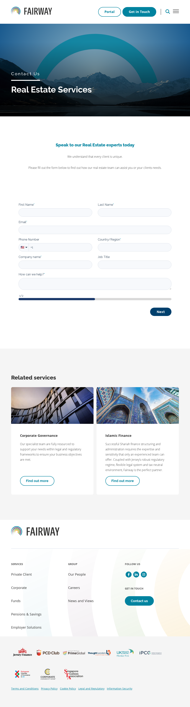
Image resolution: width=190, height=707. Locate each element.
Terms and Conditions (25, 688)
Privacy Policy (49, 688)
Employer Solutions (26, 627)
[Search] (168, 11)
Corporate (19, 587)
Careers (74, 587)
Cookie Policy (68, 688)
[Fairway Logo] (31, 11)
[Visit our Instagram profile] (144, 574)
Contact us (139, 601)
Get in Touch (139, 11)
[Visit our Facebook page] (129, 574)
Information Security (119, 688)
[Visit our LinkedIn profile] (136, 574)
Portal (109, 11)
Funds (16, 601)
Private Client (21, 574)
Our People (77, 574)
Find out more (37, 481)
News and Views (81, 601)
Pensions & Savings (26, 614)
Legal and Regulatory (91, 688)
